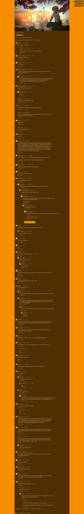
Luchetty (21, 49)
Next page (38, 40)
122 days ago (28, 86)
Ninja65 (19, 278)
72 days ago (26, 49)
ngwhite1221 (20, 62)
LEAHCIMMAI (20, 327)
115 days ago (27, 76)
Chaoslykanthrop (21, 466)
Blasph (19, 285)
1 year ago (24, 127)
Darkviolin (20, 436)
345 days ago (24, 120)
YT (18, 238)
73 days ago (24, 43)
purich (19, 171)
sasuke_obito (20, 416)
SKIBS (22, 493)
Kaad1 (19, 473)
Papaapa (19, 43)
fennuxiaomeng (21, 355)
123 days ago (25, 98)
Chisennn (19, 120)
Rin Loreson (20, 98)
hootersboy (20, 342)
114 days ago (26, 62)
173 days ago (23, 105)
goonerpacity (22, 231)
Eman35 (21, 291)
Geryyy (19, 371)
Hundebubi (20, 335)
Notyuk (19, 427)
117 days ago (27, 69)
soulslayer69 (22, 76)
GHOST (19, 105)
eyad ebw (19, 112)
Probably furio (24, 383)
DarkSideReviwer (22, 92)
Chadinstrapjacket (21, 69)
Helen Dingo (21, 298)
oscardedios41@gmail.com (23, 452)
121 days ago (29, 92)
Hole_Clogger (22, 184)
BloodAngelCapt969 (22, 86)
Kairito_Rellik (22, 257)
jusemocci (20, 225)
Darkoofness (20, 481)
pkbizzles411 (20, 141)
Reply (22, 46)
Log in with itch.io (19, 37)
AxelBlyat (20, 319)
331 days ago (24, 112)
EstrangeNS (20, 155)
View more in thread (29, 222)
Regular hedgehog (21, 178)
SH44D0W (20, 252)
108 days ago (28, 55)
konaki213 (20, 460)
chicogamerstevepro (22, 55)
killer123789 (20, 134)
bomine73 (20, 364)
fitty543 (19, 270)
